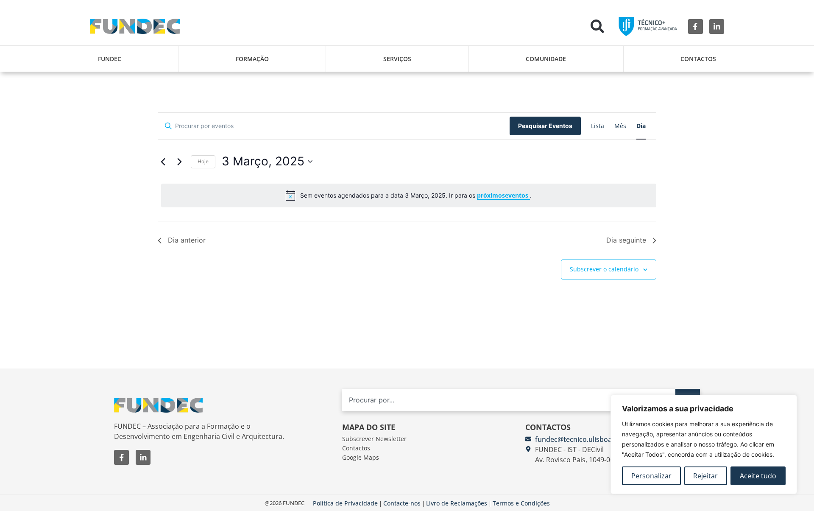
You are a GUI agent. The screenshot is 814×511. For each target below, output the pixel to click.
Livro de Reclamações (456, 503)
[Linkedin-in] (716, 26)
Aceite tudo (758, 475)
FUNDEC (109, 59)
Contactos (698, 59)
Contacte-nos (402, 503)
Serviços (397, 59)
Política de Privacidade (345, 503)
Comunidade (546, 59)
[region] (703, 444)
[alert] (408, 195)
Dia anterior (187, 240)
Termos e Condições (521, 503)
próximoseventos (503, 195)
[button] (597, 26)
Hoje (203, 161)
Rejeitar (705, 475)
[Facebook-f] (695, 26)
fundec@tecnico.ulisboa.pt (577, 439)
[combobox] (508, 399)
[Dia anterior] (163, 161)
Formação (252, 59)
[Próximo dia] (179, 161)
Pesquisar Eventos (545, 125)
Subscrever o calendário (604, 269)
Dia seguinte (626, 240)
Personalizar (651, 475)
